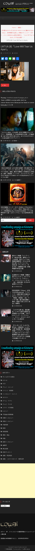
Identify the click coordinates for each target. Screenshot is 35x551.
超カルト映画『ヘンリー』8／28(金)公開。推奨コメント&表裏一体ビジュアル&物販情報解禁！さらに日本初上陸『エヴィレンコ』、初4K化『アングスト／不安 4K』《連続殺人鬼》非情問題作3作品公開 (21, 262)
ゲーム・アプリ (7, 401)
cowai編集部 (17, 180)
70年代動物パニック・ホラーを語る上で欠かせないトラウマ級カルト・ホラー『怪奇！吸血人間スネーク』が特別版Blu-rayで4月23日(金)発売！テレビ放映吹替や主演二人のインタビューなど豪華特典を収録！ (17, 211)
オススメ (5, 397)
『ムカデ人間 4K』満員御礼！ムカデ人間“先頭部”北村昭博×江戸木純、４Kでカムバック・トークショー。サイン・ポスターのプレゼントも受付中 (21, 314)
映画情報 (5, 431)
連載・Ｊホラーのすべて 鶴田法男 (13, 459)
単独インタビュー (8, 421)
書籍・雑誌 (6, 435)
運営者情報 (9, 549)
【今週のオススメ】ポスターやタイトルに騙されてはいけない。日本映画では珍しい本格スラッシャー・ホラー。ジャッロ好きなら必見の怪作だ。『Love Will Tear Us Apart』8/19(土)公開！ (6, 85)
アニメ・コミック (8, 387)
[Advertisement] (17, 480)
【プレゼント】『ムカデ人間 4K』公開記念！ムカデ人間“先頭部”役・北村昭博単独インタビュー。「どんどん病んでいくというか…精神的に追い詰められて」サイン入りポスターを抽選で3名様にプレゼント (21, 332)
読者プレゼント (7, 452)
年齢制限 (5, 425)
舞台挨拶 (5, 448)
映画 (4, 428)
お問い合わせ (26, 549)
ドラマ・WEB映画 (8, 407)
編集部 (5, 445)
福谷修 (16, 53)
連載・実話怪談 (7, 455)
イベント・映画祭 (8, 390)
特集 (4, 438)
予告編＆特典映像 (8, 414)
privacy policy (17, 549)
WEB (4, 383)
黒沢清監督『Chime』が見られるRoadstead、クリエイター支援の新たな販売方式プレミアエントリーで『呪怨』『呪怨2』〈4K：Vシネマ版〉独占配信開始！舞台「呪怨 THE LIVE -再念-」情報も (21, 297)
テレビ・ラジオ (7, 404)
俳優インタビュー (8, 418)
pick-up (5, 380)
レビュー (5, 411)
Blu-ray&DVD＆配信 (8, 377)
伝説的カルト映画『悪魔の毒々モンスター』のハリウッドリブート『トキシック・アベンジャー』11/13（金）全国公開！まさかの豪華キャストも (21, 279)
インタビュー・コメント (10, 394)
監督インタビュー (8, 442)
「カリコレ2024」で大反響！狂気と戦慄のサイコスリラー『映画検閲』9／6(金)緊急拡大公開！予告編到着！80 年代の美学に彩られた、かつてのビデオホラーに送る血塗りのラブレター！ (17, 135)
